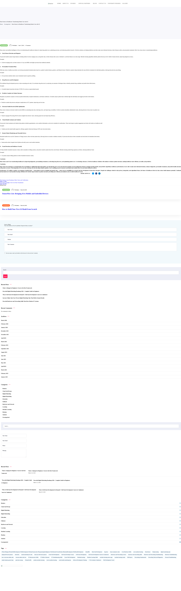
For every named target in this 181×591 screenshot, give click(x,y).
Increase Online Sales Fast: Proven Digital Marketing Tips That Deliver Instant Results (23, 298)
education (17, 554)
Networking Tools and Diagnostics (155, 557)
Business (5, 388)
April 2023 (3, 366)
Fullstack (5, 401)
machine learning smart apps (106, 557)
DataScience (147, 551)
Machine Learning (7, 409)
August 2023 (4, 352)
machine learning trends (120, 557)
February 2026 (4, 324)
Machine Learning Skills (92, 557)
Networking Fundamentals (140, 557)
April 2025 (3, 338)
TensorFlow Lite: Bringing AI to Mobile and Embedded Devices (25, 194)
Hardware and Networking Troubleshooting (153, 554)
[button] (132, 3)
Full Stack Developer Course (68, 554)
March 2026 (4, 320)
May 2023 (3, 362)
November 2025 (5, 334)
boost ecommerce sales (115, 551)
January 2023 (4, 377)
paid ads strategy (19, 560)
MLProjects (129, 557)
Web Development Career (108, 560)
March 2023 (4, 369)
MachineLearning (81, 557)
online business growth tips (7, 560)
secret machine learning (52, 560)
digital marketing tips (165, 551)
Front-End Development (54, 554)
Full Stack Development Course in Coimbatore (99, 554)
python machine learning (39, 560)
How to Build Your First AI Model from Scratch (19, 209)
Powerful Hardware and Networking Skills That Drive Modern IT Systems (21, 301)
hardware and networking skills (135, 554)
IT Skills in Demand (45, 557)
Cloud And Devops (7, 391)
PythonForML (28, 560)
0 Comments (28, 45)
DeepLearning (156, 551)
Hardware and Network (8, 404)
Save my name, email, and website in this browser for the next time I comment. (22, 253)
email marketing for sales (26, 554)
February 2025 (4, 345)
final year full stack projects (41, 554)
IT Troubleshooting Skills (56, 557)
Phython (5, 412)
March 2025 (4, 341)
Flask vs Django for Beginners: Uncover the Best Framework (17, 288)
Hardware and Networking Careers (118, 554)
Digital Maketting (7, 393)
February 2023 (4, 373)
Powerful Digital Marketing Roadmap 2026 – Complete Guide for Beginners (21, 291)
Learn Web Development (70, 557)
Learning (5, 406)
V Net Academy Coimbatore (95, 560)
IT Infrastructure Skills (33, 557)
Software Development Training (80, 560)
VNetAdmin (14, 45)
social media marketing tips (65, 560)
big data (106, 551)
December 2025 (4, 331)
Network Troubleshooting (170, 557)
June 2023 (3, 359)
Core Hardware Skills (126, 551)
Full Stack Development (81, 554)
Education (5, 399)
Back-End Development (97, 551)
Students (5, 414)
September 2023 (5, 348)
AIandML (87, 551)
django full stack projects (7, 554)
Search (4, 269)
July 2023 (3, 355)
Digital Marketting (7, 396)
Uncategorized (7, 24)
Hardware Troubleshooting (171, 554)
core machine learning (138, 551)
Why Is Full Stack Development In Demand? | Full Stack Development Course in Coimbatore (25, 294)
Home (1, 24)
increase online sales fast (21, 557)
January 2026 (4, 327)
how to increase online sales (8, 557)
